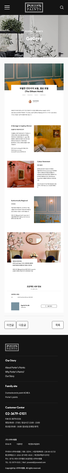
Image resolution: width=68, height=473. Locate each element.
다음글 (22, 325)
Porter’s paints (11, 397)
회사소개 (8, 444)
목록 (57, 325)
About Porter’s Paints (15, 367)
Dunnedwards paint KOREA (17, 393)
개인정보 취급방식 (34, 444)
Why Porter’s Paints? (14, 371)
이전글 (10, 325)
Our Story (9, 375)
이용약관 (19, 444)
